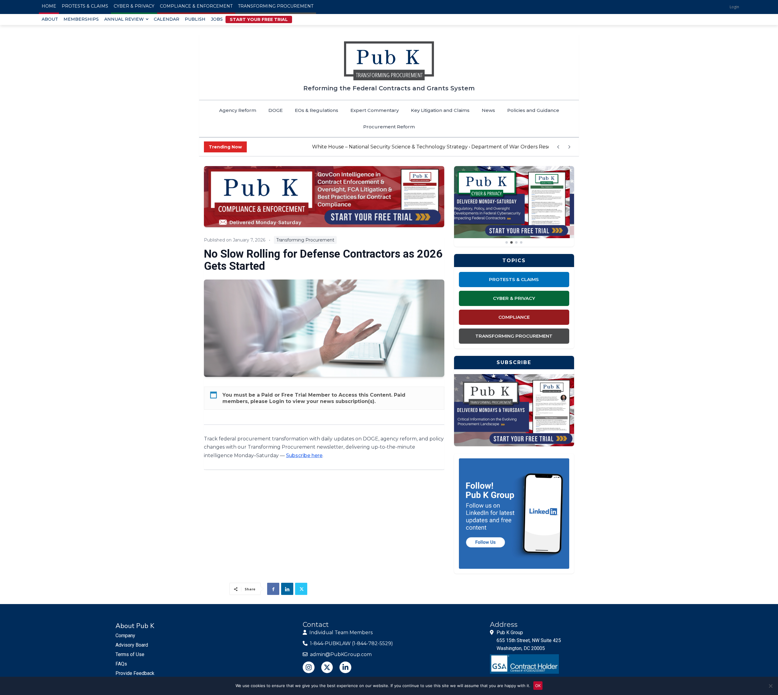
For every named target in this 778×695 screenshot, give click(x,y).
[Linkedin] (287, 589)
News (488, 110)
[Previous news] (558, 147)
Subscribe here (304, 455)
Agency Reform (237, 110)
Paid (267, 395)
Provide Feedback (134, 673)
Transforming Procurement (305, 240)
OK (538, 685)
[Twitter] (301, 589)
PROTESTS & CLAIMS (514, 279)
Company (125, 635)
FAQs (121, 664)
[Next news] (569, 147)
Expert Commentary (374, 110)
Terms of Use (129, 654)
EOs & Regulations (316, 110)
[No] (770, 686)
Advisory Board (131, 645)
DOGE (275, 110)
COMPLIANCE (514, 317)
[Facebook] (273, 589)
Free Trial (294, 395)
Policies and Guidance (533, 110)
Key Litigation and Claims (440, 110)
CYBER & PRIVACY (514, 298)
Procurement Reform (389, 127)
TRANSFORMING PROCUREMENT (514, 336)
